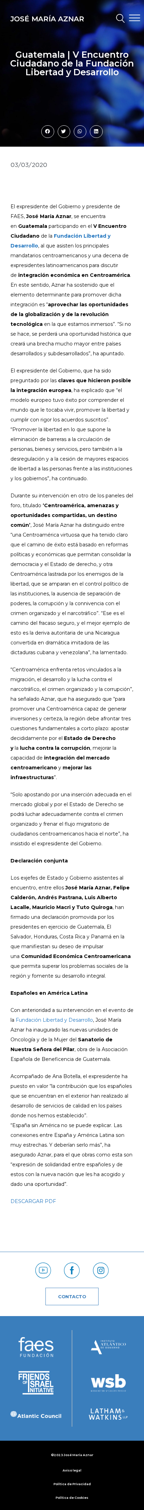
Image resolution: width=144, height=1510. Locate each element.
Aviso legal (72, 1470)
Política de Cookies (72, 1497)
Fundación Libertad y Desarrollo (54, 1020)
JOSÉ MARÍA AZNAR (47, 19)
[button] (117, 19)
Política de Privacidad (72, 1484)
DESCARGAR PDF (33, 1201)
